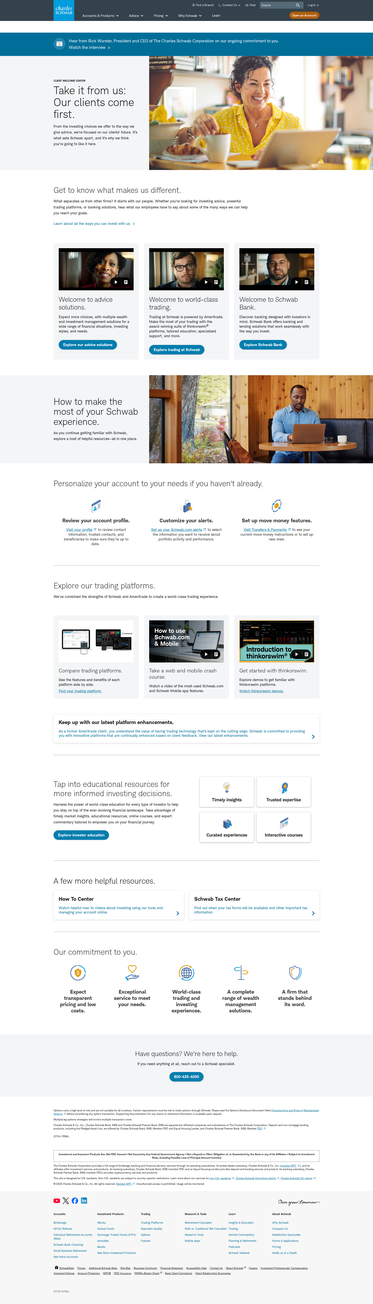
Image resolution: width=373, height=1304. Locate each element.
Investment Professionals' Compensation (284, 1268)
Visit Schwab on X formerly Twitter (66, 1201)
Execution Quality (151, 1228)
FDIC (259, 1128)
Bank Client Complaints (178, 1273)
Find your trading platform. (80, 691)
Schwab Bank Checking (68, 1244)
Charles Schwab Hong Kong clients (256, 1178)
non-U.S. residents (220, 1178)
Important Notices (64, 1273)
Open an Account (304, 15)
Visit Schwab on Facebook (75, 1201)
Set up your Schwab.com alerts (176, 529)
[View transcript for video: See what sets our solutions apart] (126, 282)
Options (145, 1234)
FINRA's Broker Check (146, 1273)
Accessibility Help (196, 1268)
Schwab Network (239, 1253)
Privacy (81, 1268)
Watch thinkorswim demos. (261, 691)
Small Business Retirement (70, 1250)
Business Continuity (145, 1268)
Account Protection (89, 1273)
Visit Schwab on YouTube (57, 1201)
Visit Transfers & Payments (265, 529)
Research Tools (194, 1234)
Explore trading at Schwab (177, 349)
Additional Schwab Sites (103, 1268)
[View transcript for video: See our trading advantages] (216, 282)
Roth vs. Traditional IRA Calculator (206, 1228)
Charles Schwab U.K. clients (296, 1178)
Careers (253, 1268)
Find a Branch (205, 5)
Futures (145, 1240)
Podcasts (234, 1246)
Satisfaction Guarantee (286, 1234)
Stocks (101, 1222)
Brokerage (60, 1222)
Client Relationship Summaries (213, 1273)
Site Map (125, 1268)
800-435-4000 (186, 1076)
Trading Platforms (152, 1222)
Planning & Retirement (242, 1240)
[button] (96, 269)
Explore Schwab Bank (263, 344)
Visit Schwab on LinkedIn (84, 1201)
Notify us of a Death (284, 1253)
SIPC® (107, 1273)
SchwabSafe (66, 1268)
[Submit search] (297, 5)
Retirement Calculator (198, 1222)
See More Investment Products (116, 1253)
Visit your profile (79, 529)
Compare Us (280, 1228)
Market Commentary (241, 1234)
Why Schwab (280, 1222)
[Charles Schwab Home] (64, 10)
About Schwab (234, 1268)
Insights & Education (241, 1222)
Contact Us (216, 1268)
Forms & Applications (285, 1240)
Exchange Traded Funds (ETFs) (116, 1234)
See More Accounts (66, 1256)
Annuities (103, 1240)
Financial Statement (171, 1268)
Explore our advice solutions (87, 344)
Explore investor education (81, 835)
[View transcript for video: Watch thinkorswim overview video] (306, 654)
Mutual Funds (105, 1228)
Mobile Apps (192, 1240)
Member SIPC (124, 1183)
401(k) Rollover (63, 1228)
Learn (216, 15)
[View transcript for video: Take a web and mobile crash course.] (216, 654)
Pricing (276, 1246)
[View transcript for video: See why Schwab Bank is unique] (306, 282)
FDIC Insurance (122, 1273)
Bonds (101, 1246)
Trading (233, 1228)
